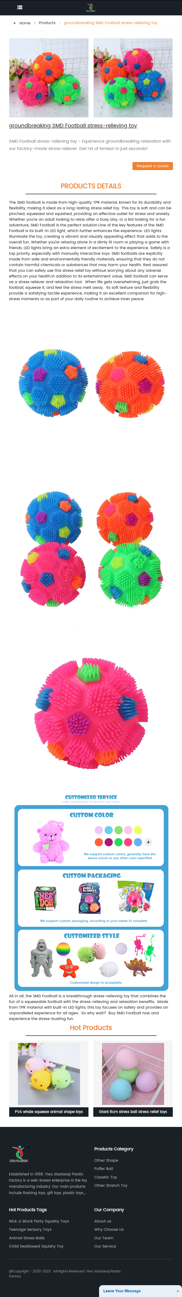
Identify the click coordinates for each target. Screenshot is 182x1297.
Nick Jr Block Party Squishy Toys (39, 1221)
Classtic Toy (105, 1177)
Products (47, 23)
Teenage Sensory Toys (30, 1229)
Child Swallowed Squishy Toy (36, 1246)
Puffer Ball (103, 1169)
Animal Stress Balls (27, 1238)
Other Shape (106, 1160)
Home (25, 23)
